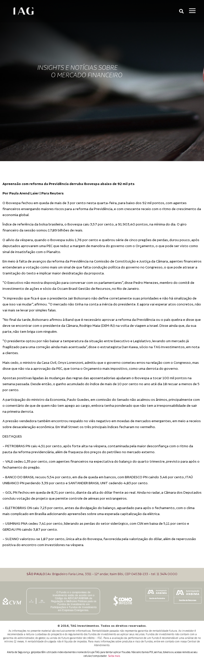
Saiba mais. (114, 656)
